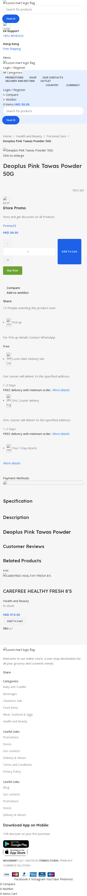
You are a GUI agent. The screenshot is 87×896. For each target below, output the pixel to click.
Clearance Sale (12, 701)
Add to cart (69, 251)
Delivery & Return (14, 758)
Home (7, 136)
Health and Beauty (29, 136)
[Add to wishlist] (30, 583)
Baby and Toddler (14, 687)
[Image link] (19, 649)
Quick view (19, 583)
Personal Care (56, 136)
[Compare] (8, 583)
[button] (15, 621)
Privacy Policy (12, 771)
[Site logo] (19, 2)
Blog (6, 787)
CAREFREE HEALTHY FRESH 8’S (37, 591)
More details (60, 390)
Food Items (10, 708)
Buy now (12, 270)
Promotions (11, 737)
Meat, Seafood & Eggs (18, 714)
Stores (7, 744)
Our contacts (11, 751)
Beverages (10, 694)
